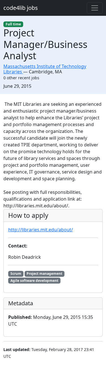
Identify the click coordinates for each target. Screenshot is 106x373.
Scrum (15, 273)
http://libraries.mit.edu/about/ (40, 230)
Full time (13, 24)
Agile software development (34, 280)
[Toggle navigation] (95, 8)
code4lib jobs (20, 8)
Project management (44, 273)
